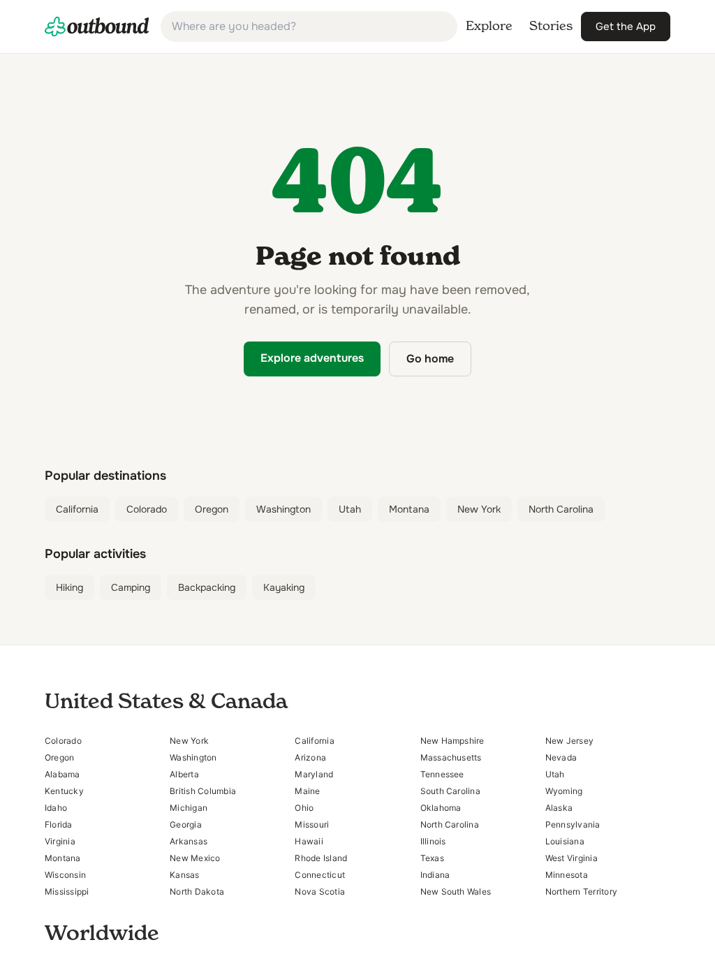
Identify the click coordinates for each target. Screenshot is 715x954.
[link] (97, 26)
